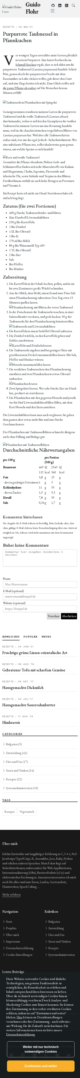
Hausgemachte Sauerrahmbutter (28, 704)
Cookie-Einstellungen (18, 955)
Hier (20, 1017)
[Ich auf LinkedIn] (59, 6)
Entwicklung (16, 753)
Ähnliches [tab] (11, 636)
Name (6, 579)
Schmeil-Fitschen (26, 65)
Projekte (11, 928)
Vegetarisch (27, 812)
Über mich (12, 935)
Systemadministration (21, 788)
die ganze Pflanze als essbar (19, 88)
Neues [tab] (46, 636)
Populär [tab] (30, 636)
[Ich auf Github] (53, 6)
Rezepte (13, 779)
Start (8, 922)
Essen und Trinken (19, 770)
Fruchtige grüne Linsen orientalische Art (34, 652)
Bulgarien (13, 744)
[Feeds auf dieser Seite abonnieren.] (66, 6)
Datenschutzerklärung (19, 948)
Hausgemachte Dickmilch (22, 687)
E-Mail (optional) (13, 591)
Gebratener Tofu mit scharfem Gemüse (33, 670)
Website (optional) (14, 603)
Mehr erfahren (11, 894)
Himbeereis (11, 722)
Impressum (12, 941)
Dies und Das (16, 762)
